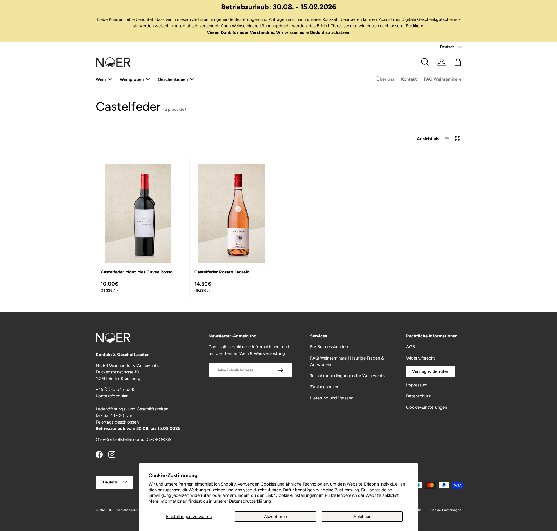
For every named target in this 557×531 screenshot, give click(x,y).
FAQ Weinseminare (442, 79)
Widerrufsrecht (420, 358)
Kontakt (409, 79)
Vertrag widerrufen (430, 371)
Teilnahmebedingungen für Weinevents (347, 375)
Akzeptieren (275, 516)
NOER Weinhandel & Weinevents (131, 510)
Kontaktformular (112, 396)
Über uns (385, 79)
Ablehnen (362, 516)
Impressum (417, 385)
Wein (101, 79)
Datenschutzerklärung (250, 501)
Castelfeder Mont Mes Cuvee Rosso (137, 272)
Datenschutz (418, 396)
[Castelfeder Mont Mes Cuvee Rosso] (138, 213)
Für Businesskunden (329, 346)
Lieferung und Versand (332, 398)
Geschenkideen (173, 79)
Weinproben (132, 79)
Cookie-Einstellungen (426, 407)
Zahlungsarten (324, 386)
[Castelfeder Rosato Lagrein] (231, 213)
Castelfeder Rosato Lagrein (221, 272)
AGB (410, 346)
